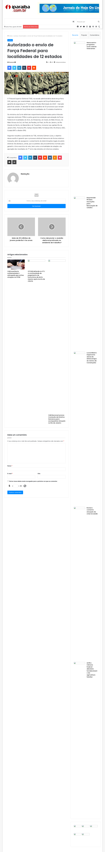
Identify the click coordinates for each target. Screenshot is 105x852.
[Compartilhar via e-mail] (9, 162)
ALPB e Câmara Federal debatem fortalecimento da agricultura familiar (92, 670)
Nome (9, 466)
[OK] (55, 158)
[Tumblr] (24, 68)
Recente (75, 35)
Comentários (94, 35)
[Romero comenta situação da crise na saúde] (79, 584)
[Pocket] (60, 158)
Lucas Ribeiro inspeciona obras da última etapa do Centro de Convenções (92, 358)
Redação (11, 62)
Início (10, 36)
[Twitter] (14, 68)
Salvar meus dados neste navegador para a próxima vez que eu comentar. (33, 481)
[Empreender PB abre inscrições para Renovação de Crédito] (79, 273)
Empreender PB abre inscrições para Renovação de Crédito (92, 203)
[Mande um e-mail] (15, 62)
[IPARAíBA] (17, 8)
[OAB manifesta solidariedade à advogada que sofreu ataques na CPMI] (16, 264)
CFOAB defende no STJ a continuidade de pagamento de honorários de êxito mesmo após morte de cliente (36, 276)
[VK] (50, 158)
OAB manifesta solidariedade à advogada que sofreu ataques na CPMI (15, 274)
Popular (84, 35)
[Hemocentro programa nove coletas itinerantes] (79, 118)
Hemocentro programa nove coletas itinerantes (91, 46)
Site (39, 473)
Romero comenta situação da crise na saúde (92, 511)
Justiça (15, 36)
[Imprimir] (14, 162)
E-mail (10, 473)
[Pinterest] (29, 68)
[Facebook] (9, 68)
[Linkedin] (19, 68)
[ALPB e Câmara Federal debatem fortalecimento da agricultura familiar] (79, 739)
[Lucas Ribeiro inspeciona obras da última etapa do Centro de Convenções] (79, 428)
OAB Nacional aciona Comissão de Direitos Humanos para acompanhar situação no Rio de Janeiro (56, 419)
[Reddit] (34, 68)
